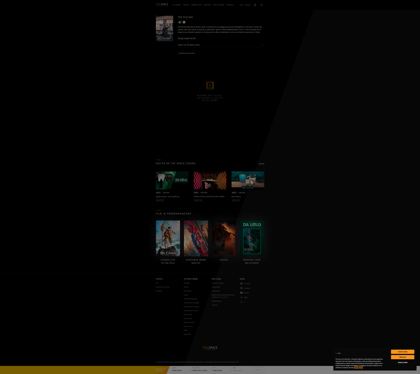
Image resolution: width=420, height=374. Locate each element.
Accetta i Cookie (402, 352)
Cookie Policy (358, 368)
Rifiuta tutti (402, 357)
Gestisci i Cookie (402, 362)
